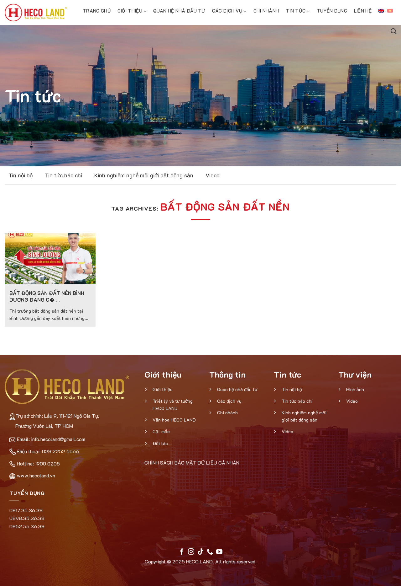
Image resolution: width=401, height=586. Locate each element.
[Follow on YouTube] (219, 552)
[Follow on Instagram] (191, 552)
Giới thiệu (129, 11)
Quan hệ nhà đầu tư (179, 11)
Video (212, 175)
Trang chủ (97, 11)
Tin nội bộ (20, 175)
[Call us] (210, 552)
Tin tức (295, 11)
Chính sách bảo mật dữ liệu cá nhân (191, 462)
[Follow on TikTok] (200, 552)
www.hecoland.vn (36, 475)
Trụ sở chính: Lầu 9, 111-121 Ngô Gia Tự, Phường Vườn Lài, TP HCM (57, 420)
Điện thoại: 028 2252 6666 (48, 451)
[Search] (393, 30)
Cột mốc (161, 431)
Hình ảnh (355, 389)
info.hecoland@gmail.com (58, 439)
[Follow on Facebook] (182, 552)
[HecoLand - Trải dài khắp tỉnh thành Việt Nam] (36, 12)
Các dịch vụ (227, 11)
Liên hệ (363, 11)
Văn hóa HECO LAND (174, 420)
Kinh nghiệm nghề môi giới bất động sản (143, 175)
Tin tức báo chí (63, 175)
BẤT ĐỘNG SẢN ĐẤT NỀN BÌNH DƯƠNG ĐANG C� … (46, 296)
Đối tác (160, 443)
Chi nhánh (266, 11)
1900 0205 (47, 463)
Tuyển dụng (332, 11)
